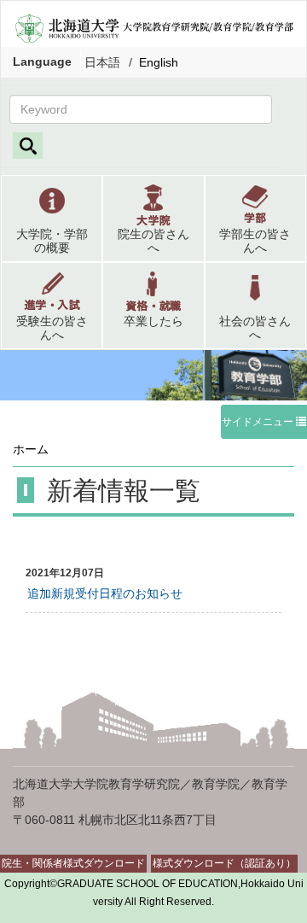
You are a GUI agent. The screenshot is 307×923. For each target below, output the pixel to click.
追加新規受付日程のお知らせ (104, 593)
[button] (51, 218)
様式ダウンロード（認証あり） (224, 863)
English (158, 62)
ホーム (31, 449)
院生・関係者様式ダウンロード (73, 863)
